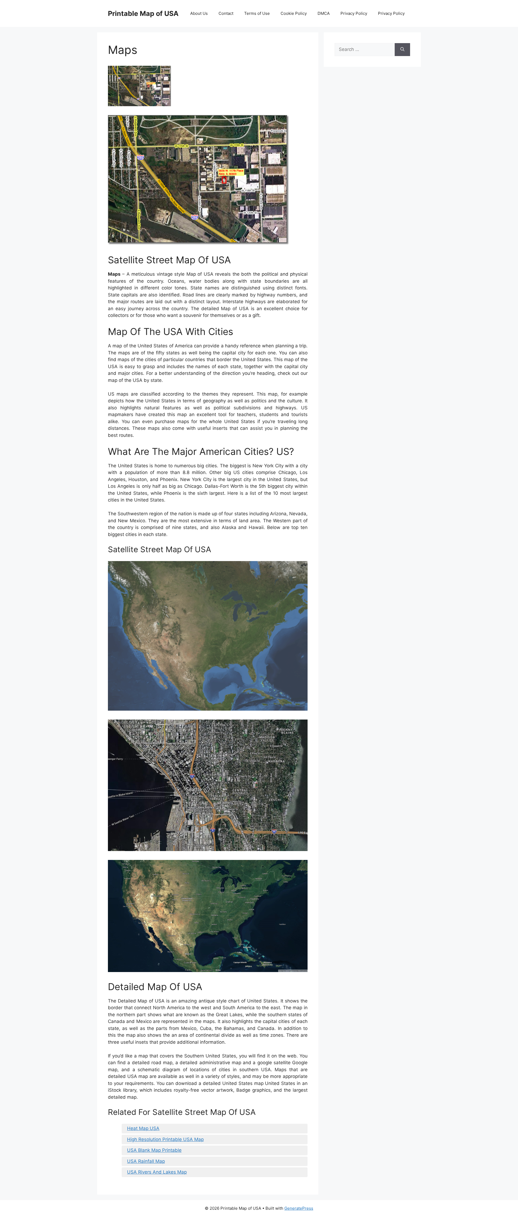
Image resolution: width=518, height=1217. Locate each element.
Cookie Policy (294, 13)
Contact (226, 13)
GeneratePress (298, 1208)
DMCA (324, 13)
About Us (199, 13)
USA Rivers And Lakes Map (157, 1172)
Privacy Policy (353, 13)
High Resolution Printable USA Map (165, 1139)
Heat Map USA (143, 1128)
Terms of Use (257, 13)
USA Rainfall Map (146, 1161)
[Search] (402, 49)
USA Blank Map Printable (154, 1150)
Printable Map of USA (143, 13)
